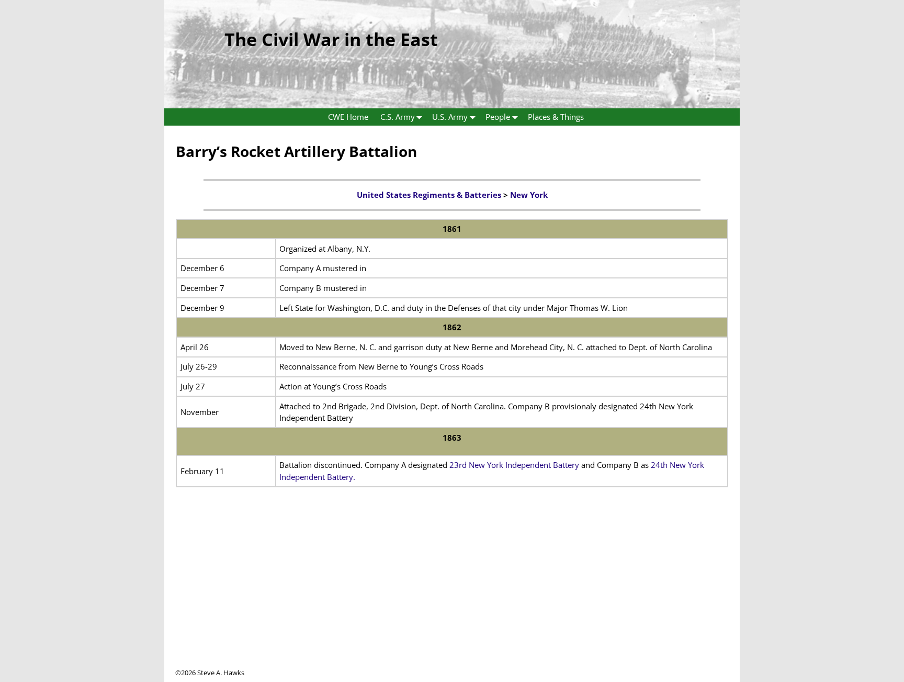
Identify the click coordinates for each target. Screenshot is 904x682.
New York (529, 194)
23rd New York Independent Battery (514, 465)
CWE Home (348, 116)
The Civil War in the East (331, 39)
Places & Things (556, 116)
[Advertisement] (452, 594)
